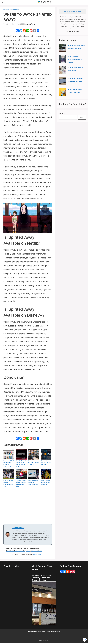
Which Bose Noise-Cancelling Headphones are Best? (24, 551)
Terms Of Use (49, 631)
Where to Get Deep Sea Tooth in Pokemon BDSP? (23, 549)
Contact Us (57, 631)
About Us (34, 631)
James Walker (18, 528)
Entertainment (14, 9)
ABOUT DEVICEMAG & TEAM (72, 11)
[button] (86, 2)
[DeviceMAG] (45, 2)
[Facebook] (17, 31)
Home (29, 631)
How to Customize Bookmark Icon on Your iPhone (75, 59)
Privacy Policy (41, 631)
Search (62, 113)
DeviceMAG (6, 9)
